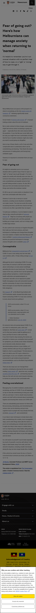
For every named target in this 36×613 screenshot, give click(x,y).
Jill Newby (6, 462)
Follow (31, 8)
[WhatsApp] (31, 11)
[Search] (32, 2)
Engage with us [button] (8, 505)
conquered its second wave (21, 251)
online (26, 242)
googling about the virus (11, 374)
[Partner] (22, 3)
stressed (12, 413)
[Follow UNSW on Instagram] (17, 11)
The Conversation (27, 468)
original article (8, 473)
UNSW (17, 464)
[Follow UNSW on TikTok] (27, 11)
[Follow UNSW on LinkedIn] (13, 11)
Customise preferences (18, 606)
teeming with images (19, 120)
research (9, 292)
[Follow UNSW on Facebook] (20, 11)
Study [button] (4, 511)
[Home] (11, 2)
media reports (12, 371)
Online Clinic (8, 363)
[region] (18, 590)
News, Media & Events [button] (11, 516)
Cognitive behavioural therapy (22, 237)
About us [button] (5, 521)
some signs (22, 330)
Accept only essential (18, 601)
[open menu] (4, 2)
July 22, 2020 (22, 320)
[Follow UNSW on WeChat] (24, 11)
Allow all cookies (18, 596)
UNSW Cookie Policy (22, 591)
